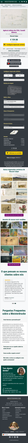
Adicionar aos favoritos (14, 63)
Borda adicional (6, 78)
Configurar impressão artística (15, 45)
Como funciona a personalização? (12, 319)
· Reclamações (4, 417)
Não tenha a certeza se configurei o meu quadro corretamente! (13, 359)
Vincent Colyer (5, 6)
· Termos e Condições (6, 412)
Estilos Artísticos (8, 5)
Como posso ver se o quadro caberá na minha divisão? (13, 347)
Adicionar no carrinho (14, 153)
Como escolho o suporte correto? (11, 353)
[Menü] (1, 1)
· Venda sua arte (18, 411)
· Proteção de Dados (6, 414)
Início (2, 5)
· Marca (3, 411)
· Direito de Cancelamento (7, 415)
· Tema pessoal (18, 409)
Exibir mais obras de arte (14, 264)
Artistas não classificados (17, 5)
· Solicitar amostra (18, 417)
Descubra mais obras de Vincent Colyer (14, 215)
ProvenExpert (11, 297)
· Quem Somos (4, 419)
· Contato (3, 409)
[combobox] (14, 80)
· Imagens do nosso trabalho (20, 414)
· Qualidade (17, 412)
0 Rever (16, 66)
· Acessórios (17, 415)
